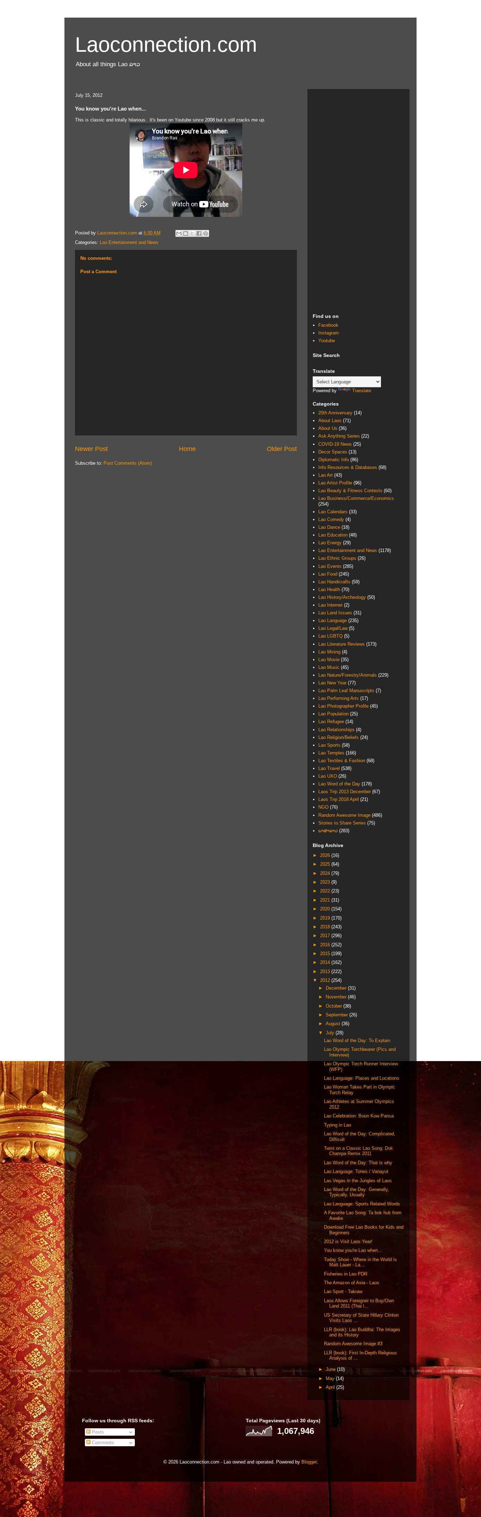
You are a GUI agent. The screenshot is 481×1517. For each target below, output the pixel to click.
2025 (325, 864)
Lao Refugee (331, 721)
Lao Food (327, 574)
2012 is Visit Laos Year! (348, 1241)
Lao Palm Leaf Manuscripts (346, 690)
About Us (327, 428)
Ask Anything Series (339, 436)
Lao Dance (329, 527)
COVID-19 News (335, 444)
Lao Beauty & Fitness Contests (350, 490)
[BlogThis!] (185, 233)
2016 (325, 944)
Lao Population (333, 713)
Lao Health (329, 589)
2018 (325, 926)
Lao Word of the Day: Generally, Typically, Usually (356, 1192)
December (337, 988)
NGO (323, 807)
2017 (325, 935)
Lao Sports (329, 745)
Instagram (328, 333)
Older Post (282, 448)
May (331, 1378)
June (331, 1369)
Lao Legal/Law (333, 628)
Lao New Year (332, 682)
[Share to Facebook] (198, 233)
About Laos (330, 420)
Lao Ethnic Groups (337, 558)
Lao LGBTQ (330, 636)
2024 (325, 873)
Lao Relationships (336, 729)
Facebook (328, 325)
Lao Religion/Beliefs (338, 737)
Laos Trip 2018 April (338, 799)
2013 (325, 971)
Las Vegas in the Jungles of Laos (358, 1180)
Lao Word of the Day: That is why (358, 1162)
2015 (325, 953)
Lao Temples (331, 753)
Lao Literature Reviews (341, 644)
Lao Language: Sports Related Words (362, 1203)
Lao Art (325, 475)
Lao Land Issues (335, 612)
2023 (325, 882)
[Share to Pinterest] (205, 233)
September (337, 1014)
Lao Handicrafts (334, 581)
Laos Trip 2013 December (344, 791)
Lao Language (332, 620)
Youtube (326, 340)
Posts (97, 1432)
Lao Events (330, 566)
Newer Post (91, 448)
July (331, 1032)
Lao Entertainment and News (129, 242)
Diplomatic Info (333, 459)
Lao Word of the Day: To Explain (357, 1040)
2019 (325, 918)
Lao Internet (330, 605)
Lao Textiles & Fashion (341, 760)
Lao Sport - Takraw (343, 1291)
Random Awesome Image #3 (353, 1343)
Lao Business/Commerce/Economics (356, 498)
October (334, 1006)
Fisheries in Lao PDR (345, 1274)
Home (187, 448)
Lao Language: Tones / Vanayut (356, 1171)
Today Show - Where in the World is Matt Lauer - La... (360, 1262)
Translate (361, 390)
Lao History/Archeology (342, 597)
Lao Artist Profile (335, 482)
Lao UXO (327, 776)
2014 (325, 962)
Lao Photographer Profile (343, 706)
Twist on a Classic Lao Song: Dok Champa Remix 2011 (358, 1151)
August (334, 1023)
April (331, 1387)
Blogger (309, 1462)
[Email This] (178, 233)
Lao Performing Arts (338, 698)
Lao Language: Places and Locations (361, 1078)
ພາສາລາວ (328, 830)
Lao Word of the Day (339, 783)
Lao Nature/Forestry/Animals (347, 675)
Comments (102, 1442)
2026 (325, 855)
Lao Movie (328, 659)
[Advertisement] (358, 200)
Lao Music (328, 667)
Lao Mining (329, 651)
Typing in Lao (337, 1125)
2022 (325, 891)
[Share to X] (192, 233)
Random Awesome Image (344, 815)
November (337, 996)
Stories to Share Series (342, 823)
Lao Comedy (331, 519)
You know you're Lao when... (353, 1250)
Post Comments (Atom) (128, 463)
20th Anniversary (335, 412)
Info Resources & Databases (347, 467)
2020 (325, 908)
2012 (325, 980)
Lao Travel (329, 768)
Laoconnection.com (166, 44)
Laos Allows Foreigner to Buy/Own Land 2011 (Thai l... (359, 1303)
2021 (325, 900)
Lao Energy (330, 542)
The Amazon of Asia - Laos (351, 1282)
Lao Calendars (333, 511)
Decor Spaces (332, 452)
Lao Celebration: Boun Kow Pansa (359, 1115)
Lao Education (333, 535)
